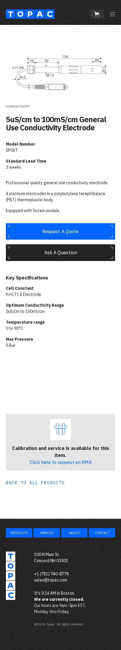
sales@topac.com (50, 580)
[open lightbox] (60, 62)
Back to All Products (35, 482)
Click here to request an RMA (61, 462)
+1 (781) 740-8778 (51, 573)
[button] (97, 14)
